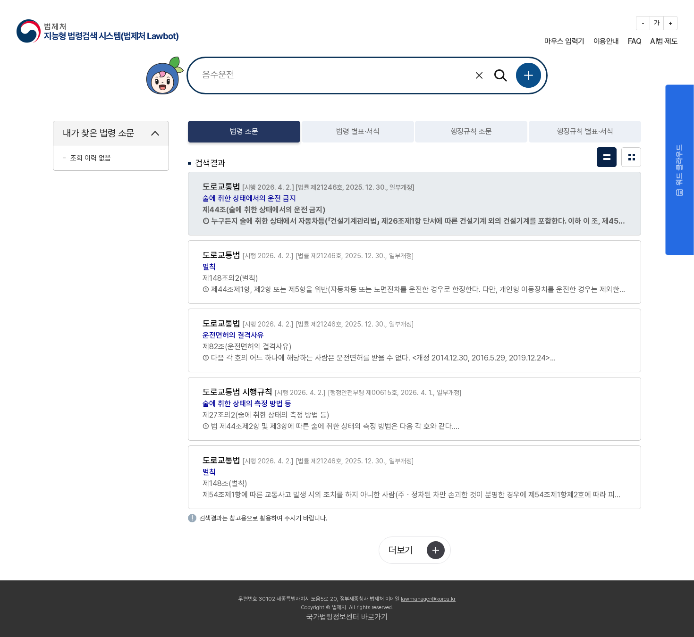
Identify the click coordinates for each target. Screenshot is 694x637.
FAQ (635, 41)
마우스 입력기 (564, 41)
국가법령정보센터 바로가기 (347, 616)
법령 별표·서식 (358, 131)
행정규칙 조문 (471, 131)
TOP (627, 612)
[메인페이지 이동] (97, 30)
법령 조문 (244, 131)
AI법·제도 (663, 41)
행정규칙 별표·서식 (585, 131)
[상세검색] (528, 75)
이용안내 (606, 41)
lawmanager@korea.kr (428, 598)
